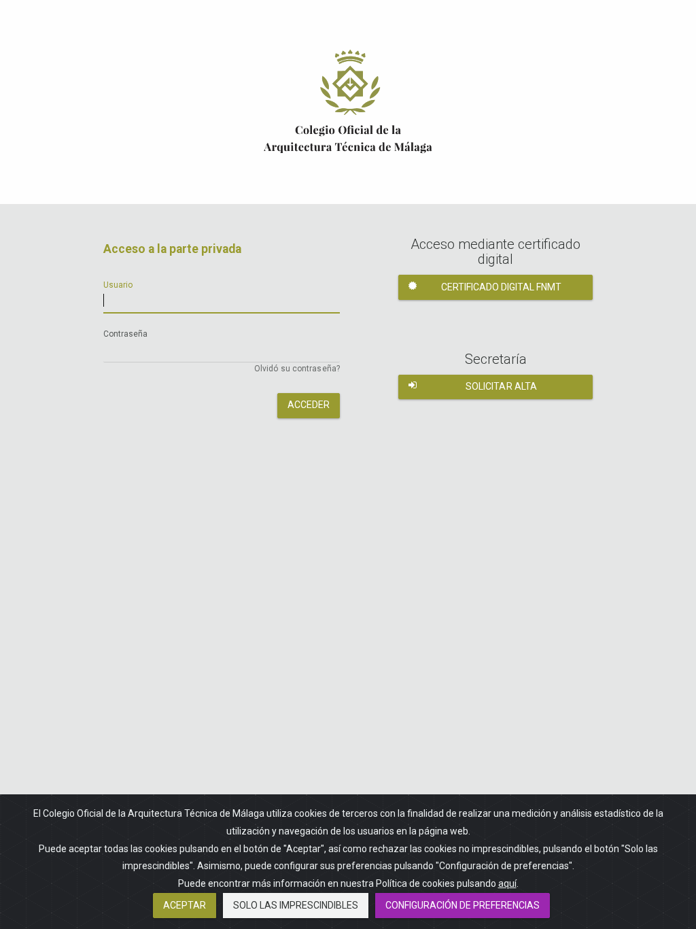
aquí (507, 883)
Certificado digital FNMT (501, 287)
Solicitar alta (501, 386)
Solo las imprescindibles (295, 905)
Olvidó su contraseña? (297, 368)
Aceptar (184, 905)
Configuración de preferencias (462, 905)
